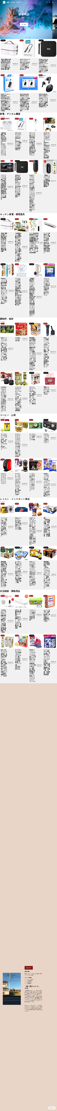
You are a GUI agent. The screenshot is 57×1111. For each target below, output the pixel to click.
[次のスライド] (55, 19)
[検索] (46, 2)
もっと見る (2, 116)
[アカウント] (49, 2)
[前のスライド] (1, 19)
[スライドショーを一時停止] (26, 37)
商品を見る (28, 967)
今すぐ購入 (28, 24)
